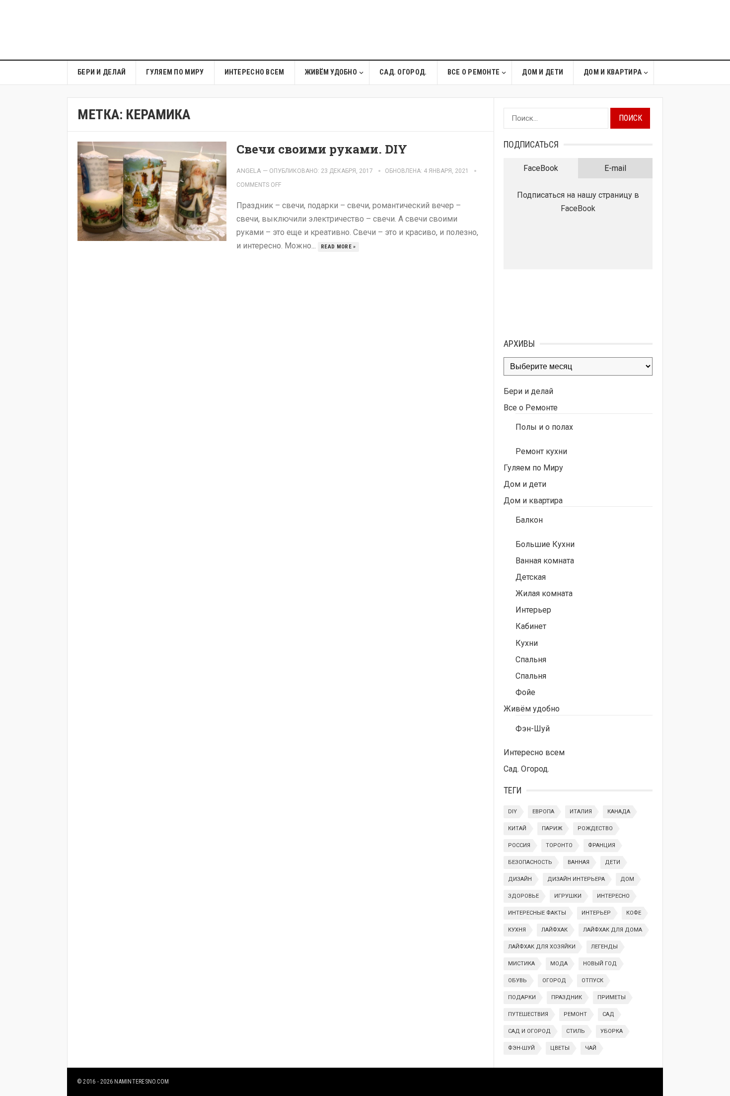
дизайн (520, 879)
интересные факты (537, 913)
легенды (604, 946)
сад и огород (529, 1031)
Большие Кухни (545, 544)
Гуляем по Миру (175, 72)
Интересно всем (254, 72)
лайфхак (554, 930)
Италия (581, 811)
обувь (517, 980)
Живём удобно (331, 72)
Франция (601, 845)
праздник (566, 997)
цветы (560, 1048)
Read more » (338, 246)
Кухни (526, 643)
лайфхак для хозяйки (542, 946)
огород (554, 980)
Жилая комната (544, 593)
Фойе (525, 692)
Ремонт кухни (541, 451)
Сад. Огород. (403, 72)
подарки (522, 997)
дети (612, 862)
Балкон (529, 520)
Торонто (559, 845)
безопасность (530, 862)
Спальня (530, 659)
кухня (517, 930)
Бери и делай (101, 72)
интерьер (596, 913)
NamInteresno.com (141, 1081)
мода (559, 963)
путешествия (528, 1014)
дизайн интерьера (576, 879)
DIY (512, 811)
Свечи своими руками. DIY (321, 149)
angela (248, 170)
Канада (618, 811)
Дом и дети (542, 72)
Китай (517, 828)
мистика (521, 963)
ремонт (575, 1014)
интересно (613, 896)
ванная (578, 862)
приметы (611, 997)
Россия (519, 845)
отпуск (592, 980)
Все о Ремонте (473, 72)
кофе (633, 913)
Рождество (595, 828)
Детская (530, 577)
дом (627, 879)
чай (590, 1048)
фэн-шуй (521, 1048)
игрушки (568, 896)
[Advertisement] (482, 29)
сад (608, 1014)
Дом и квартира (613, 72)
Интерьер (533, 610)
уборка (611, 1031)
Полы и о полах (544, 427)
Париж (552, 828)
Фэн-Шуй (532, 728)
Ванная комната (544, 560)
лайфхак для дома (612, 930)
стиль (575, 1031)
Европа (543, 811)
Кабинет (530, 626)
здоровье (523, 896)
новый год (600, 963)
